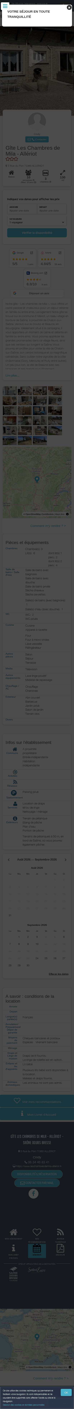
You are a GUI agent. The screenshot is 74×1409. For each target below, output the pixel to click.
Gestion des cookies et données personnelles (24, 1404)
